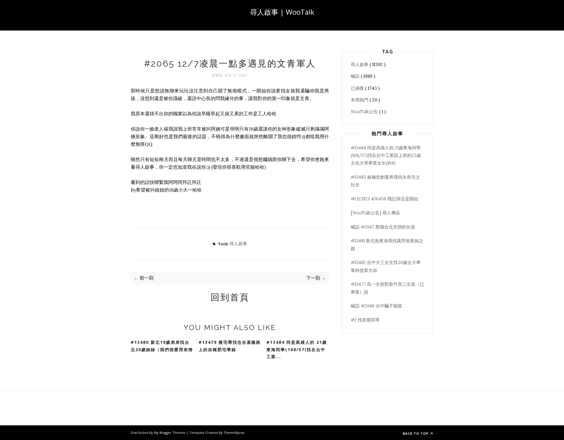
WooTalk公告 (365, 111)
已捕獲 (358, 88)
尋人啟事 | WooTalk (282, 12)
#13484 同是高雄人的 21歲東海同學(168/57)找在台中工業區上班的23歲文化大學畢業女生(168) (386, 155)
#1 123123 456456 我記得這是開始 (384, 199)
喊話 (356, 76)
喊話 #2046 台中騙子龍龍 (376, 306)
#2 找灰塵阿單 (365, 320)
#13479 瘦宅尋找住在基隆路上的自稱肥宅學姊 (230, 345)
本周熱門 (360, 100)
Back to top (416, 433)
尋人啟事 (238, 243)
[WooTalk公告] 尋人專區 (375, 213)
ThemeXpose (234, 432)
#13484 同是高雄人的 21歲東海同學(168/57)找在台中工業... (296, 349)
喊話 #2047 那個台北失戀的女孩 (383, 227)
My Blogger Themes (170, 432)
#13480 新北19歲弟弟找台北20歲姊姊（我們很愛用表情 (162, 345)
